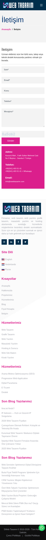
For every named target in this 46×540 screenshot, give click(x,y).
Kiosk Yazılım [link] (8, 357)
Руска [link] (8, 269)
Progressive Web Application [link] (15, 378)
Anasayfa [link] (6, 286)
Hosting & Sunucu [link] (10, 348)
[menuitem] (23, 259)
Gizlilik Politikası (32, 535)
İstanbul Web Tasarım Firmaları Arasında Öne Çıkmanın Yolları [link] (20, 442)
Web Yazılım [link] (7, 339)
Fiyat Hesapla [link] (8, 309)
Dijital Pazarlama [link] (9, 383)
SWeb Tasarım (10, 529)
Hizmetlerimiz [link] (8, 300)
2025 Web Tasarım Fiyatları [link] (14, 448)
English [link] (8, 259)
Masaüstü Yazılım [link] (10, 344)
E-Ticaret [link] (6, 388)
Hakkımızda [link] (7, 290)
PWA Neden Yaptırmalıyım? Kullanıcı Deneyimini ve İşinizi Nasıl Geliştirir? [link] (18, 512)
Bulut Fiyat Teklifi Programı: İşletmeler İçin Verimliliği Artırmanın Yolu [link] (20, 474)
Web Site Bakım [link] (9, 353)
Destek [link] (5, 392)
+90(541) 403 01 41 (13, 168)
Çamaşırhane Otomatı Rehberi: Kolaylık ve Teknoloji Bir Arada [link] (21, 427)
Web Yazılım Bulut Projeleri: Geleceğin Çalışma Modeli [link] (19, 497)
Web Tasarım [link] (7, 330)
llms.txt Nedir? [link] (8, 408)
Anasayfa (6, 29)
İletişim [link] (5, 314)
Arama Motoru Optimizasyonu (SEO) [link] (18, 374)
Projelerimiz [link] (7, 295)
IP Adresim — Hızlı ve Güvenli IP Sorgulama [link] (16, 414)
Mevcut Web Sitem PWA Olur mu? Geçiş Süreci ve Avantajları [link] (20, 504)
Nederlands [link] (10, 264)
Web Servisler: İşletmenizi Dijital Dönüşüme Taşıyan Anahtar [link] (21, 466)
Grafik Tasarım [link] (8, 334)
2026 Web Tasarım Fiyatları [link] (14, 421)
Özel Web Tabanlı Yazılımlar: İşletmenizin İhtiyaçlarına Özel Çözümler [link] (20, 489)
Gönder (10, 141)
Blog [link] (4, 304)
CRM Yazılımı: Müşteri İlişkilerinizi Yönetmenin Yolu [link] (17, 481)
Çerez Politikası (13, 535)
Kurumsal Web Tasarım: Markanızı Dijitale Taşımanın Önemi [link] (20, 434)
